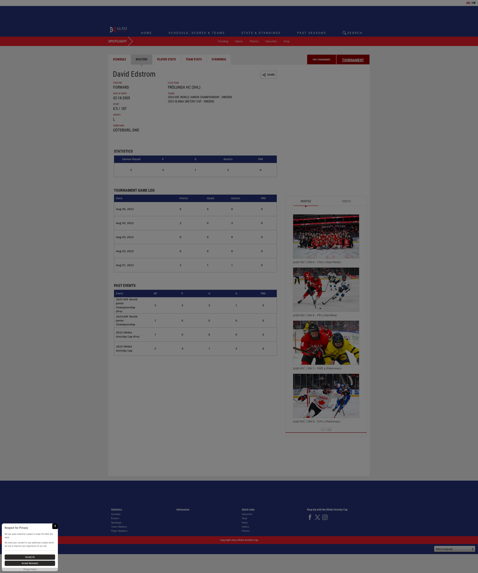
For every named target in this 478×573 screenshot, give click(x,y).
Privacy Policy (30, 569)
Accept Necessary (30, 563)
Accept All (30, 557)
